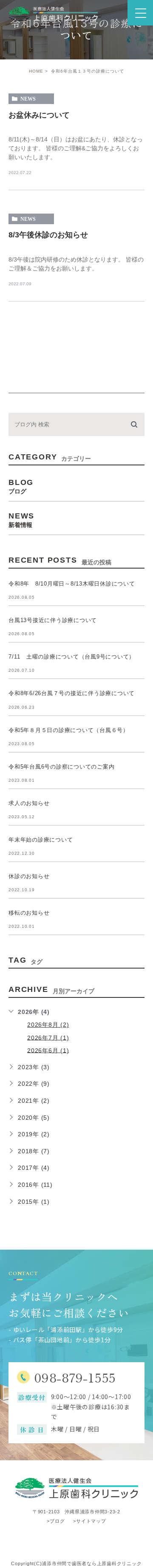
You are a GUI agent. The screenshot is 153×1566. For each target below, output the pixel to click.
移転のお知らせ (28, 913)
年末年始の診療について (40, 840)
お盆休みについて (39, 114)
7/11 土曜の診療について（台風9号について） (71, 656)
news (28, 99)
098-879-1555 (75, 1377)
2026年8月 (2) (48, 1024)
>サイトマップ (89, 1520)
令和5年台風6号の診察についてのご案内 (61, 766)
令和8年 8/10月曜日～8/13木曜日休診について (71, 583)
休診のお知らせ (28, 876)
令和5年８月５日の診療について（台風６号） (68, 730)
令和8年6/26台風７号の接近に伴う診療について (71, 693)
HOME (36, 71)
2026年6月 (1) (48, 1050)
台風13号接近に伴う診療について (52, 620)
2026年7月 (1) (48, 1037)
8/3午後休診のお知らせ (48, 235)
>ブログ (56, 1520)
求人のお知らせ (28, 803)
